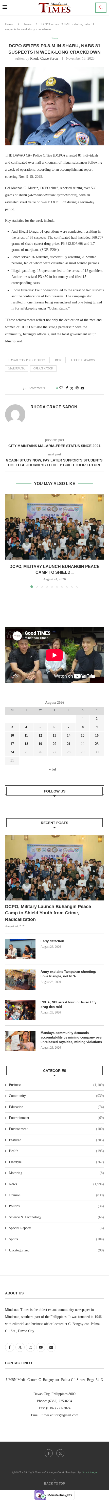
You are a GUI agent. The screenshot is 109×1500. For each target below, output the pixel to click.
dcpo (58, 360)
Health (56, 1151)
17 (12, 744)
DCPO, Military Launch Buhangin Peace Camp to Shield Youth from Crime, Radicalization (48, 913)
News (27, 24)
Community (56, 1096)
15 (82, 735)
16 (97, 735)
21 (68, 744)
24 (12, 752)
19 (40, 744)
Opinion (56, 1195)
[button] (9, 540)
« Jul (52, 769)
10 (12, 735)
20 (54, 744)
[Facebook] (49, 1453)
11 (26, 735)
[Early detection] (20, 949)
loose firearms (83, 360)
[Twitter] (60, 1453)
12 (40, 735)
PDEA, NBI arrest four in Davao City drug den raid (68, 1004)
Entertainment (56, 1118)
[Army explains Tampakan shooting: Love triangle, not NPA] (20, 979)
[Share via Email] (82, 388)
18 (26, 744)
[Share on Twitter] (72, 388)
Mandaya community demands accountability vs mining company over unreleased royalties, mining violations (72, 1037)
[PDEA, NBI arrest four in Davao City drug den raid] (20, 1010)
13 (54, 735)
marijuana (16, 368)
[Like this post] (61, 388)
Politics (56, 1206)
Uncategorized (56, 1250)
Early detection (53, 941)
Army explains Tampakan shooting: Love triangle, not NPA (68, 974)
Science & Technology (56, 1217)
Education (56, 1107)
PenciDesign (89, 1472)
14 (68, 735)
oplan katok (43, 368)
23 (97, 744)
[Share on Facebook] (67, 388)
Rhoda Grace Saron (44, 58)
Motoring (56, 1173)
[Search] (100, 8)
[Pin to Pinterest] (77, 388)
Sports (56, 1239)
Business (56, 1085)
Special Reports (56, 1228)
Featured (56, 1140)
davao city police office (27, 360)
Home (9, 24)
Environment (56, 1129)
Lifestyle (56, 1162)
